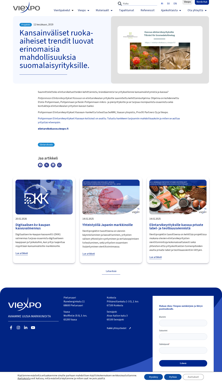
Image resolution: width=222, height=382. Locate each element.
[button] (40, 165)
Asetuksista (24, 378)
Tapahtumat (126, 10)
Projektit (25, 24)
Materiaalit (102, 10)
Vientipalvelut (62, 10)
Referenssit (148, 10)
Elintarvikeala (46, 144)
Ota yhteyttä (195, 10)
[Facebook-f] (11, 328)
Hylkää (173, 377)
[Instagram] (18, 328)
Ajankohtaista (169, 10)
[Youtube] (33, 328)
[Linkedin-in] (26, 328)
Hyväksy (153, 377)
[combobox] (137, 4)
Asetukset (193, 377)
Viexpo (82, 10)
